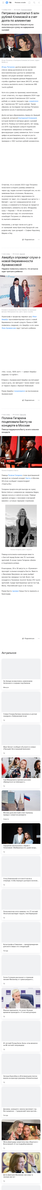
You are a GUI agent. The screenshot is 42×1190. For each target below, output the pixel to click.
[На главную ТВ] (9, 2)
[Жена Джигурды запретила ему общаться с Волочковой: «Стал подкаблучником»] (21, 1135)
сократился (33, 101)
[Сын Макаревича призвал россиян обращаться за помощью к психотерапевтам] (21, 772)
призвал (15, 591)
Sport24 (22, 254)
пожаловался (19, 391)
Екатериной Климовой (27, 118)
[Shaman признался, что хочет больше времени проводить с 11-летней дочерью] (21, 1003)
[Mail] (7, 2)
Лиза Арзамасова (9, 328)
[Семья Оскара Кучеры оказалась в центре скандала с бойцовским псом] (21, 707)
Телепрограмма (26, 9)
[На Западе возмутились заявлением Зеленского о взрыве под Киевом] (21, 674)
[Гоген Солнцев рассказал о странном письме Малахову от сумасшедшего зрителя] (21, 970)
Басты (28, 478)
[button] (21, 46)
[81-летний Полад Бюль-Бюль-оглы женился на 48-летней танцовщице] (21, 1036)
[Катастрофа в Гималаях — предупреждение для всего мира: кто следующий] (21, 937)
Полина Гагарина (15, 475)
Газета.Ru (23, 414)
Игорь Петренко (8, 67)
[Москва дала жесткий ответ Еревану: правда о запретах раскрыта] (21, 805)
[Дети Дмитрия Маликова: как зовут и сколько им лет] (21, 1167)
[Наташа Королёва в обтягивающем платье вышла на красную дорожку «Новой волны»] (21, 1069)
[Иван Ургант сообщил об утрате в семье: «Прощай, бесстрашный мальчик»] (21, 740)
